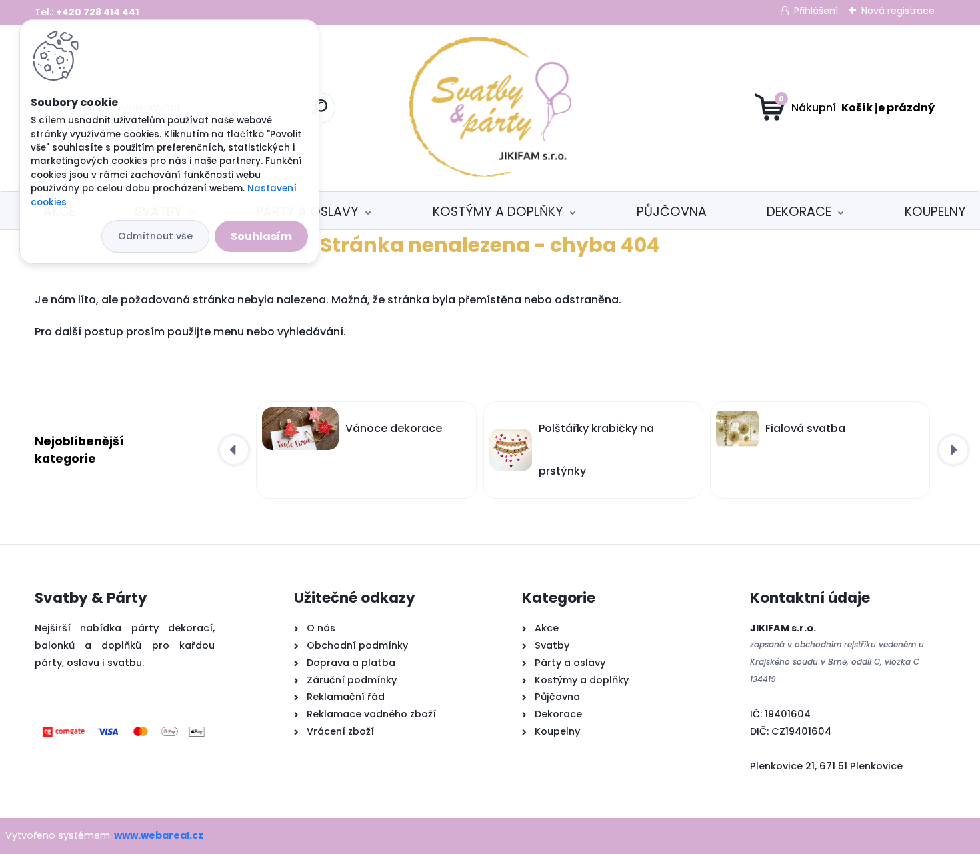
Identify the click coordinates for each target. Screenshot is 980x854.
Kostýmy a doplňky (498, 212)
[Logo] (490, 108)
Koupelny (935, 212)
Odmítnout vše (155, 236)
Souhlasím (261, 236)
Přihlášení (816, 10)
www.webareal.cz (158, 835)
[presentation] (234, 450)
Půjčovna (672, 212)
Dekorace (799, 212)
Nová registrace (898, 10)
